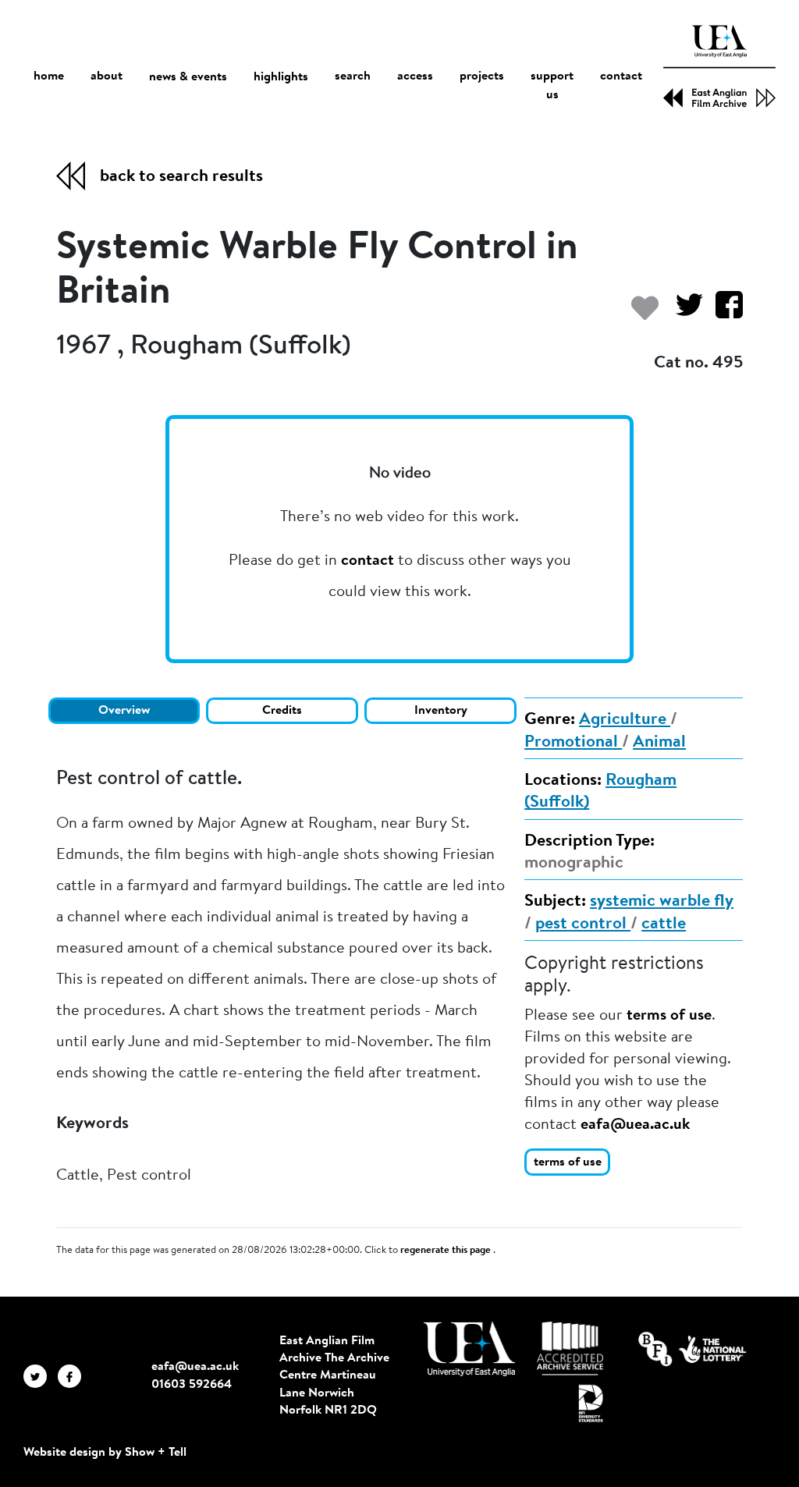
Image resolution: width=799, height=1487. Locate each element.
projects (482, 76)
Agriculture (624, 720)
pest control (582, 924)
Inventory (440, 710)
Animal (659, 742)
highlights (281, 77)
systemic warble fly (661, 901)
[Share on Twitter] (683, 312)
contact (621, 76)
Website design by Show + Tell (104, 1452)
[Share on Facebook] (723, 312)
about (107, 76)
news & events (188, 77)
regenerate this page (446, 1250)
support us (552, 85)
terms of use (669, 1016)
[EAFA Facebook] (73, 1375)
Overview (124, 710)
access (415, 76)
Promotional (573, 742)
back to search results (181, 177)
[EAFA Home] (719, 66)
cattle (663, 924)
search (353, 76)
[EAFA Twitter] (40, 1375)
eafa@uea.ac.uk (635, 1125)
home (49, 76)
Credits (282, 710)
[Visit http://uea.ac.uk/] (469, 1349)
